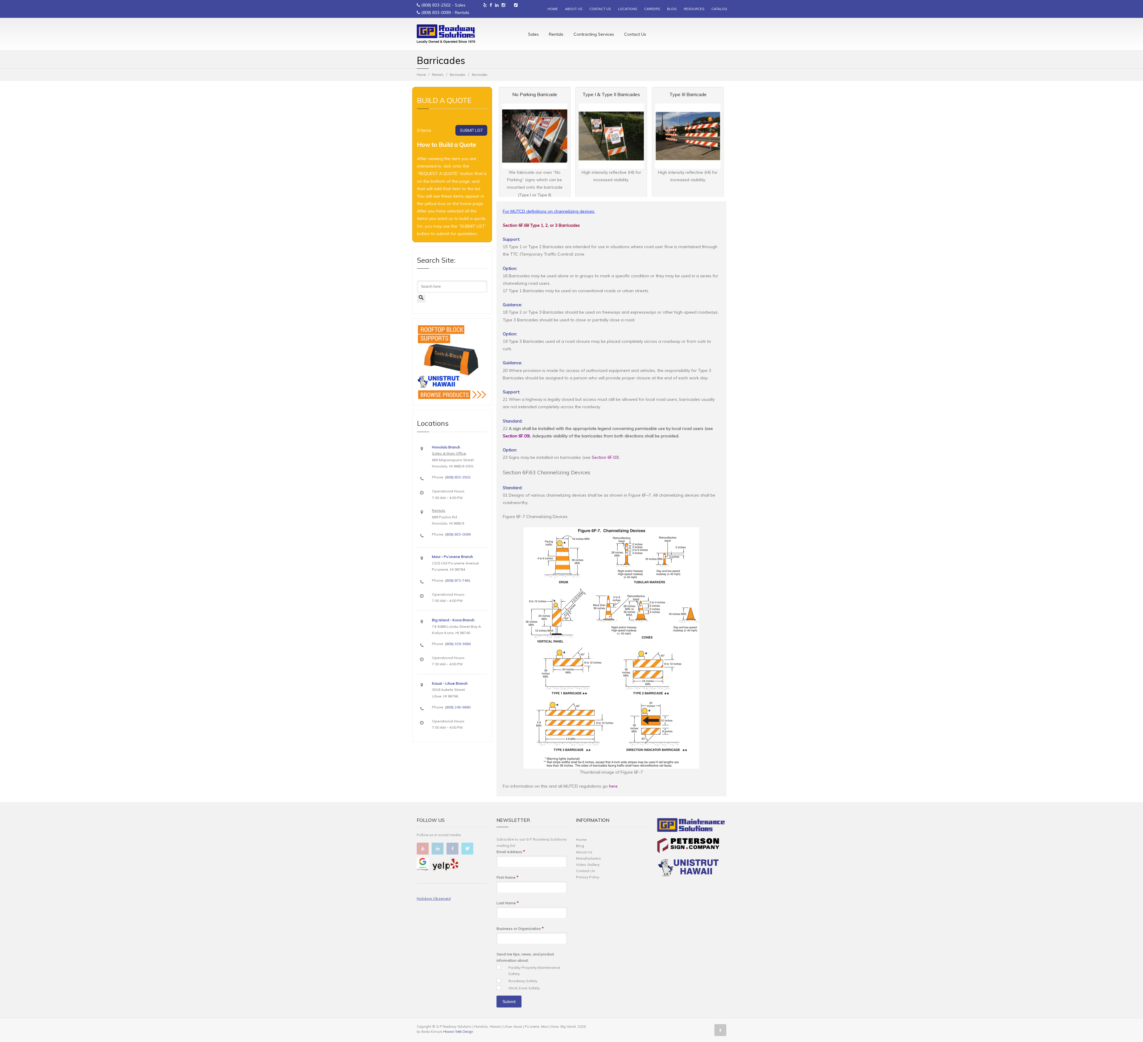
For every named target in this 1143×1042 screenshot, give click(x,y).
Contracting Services (594, 34)
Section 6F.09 (516, 436)
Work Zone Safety (524, 988)
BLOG (672, 9)
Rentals (556, 34)
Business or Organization (520, 928)
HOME (552, 9)
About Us (584, 852)
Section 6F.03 (605, 457)
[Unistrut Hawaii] (688, 868)
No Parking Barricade (534, 94)
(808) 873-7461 (458, 580)
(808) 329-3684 (458, 644)
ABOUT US (573, 9)
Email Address (510, 851)
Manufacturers (588, 858)
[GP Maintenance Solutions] (691, 826)
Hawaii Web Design (458, 1032)
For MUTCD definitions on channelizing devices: (549, 211)
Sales (533, 34)
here (613, 786)
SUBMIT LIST (471, 130)
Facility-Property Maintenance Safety (534, 970)
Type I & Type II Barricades (611, 94)
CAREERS (652, 9)
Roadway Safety (522, 981)
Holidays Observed (434, 898)
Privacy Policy (587, 877)
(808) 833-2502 (436, 5)
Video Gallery (587, 864)
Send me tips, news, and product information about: (525, 957)
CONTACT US (600, 9)
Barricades (458, 75)
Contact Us (635, 34)
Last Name (507, 902)
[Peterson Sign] (688, 846)
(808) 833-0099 (436, 12)
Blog (580, 846)
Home (421, 75)
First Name (507, 877)
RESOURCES (694, 9)
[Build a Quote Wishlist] (516, 5)
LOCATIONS (627, 9)
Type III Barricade (688, 94)
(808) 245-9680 (458, 707)
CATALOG (719, 9)
